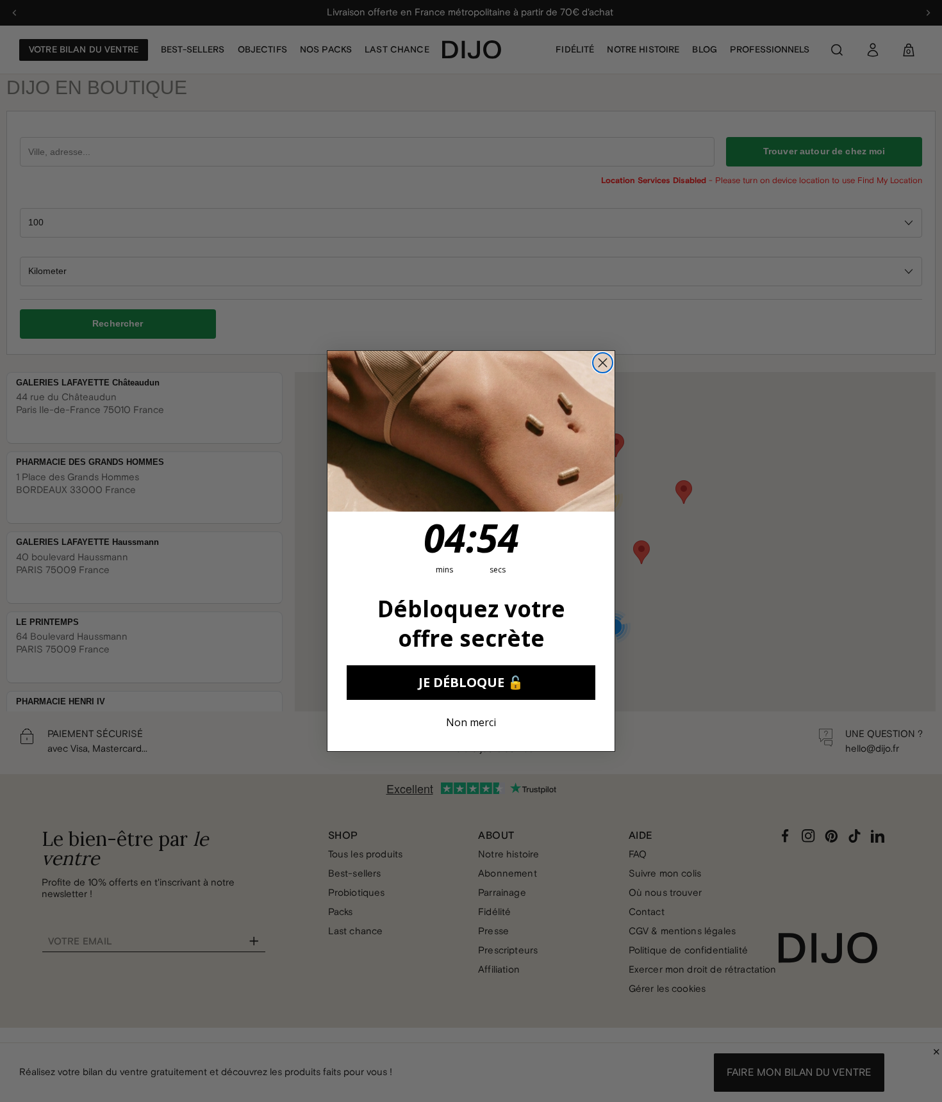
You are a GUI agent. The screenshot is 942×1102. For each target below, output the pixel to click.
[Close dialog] (603, 363)
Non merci (471, 722)
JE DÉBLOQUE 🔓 (471, 682)
